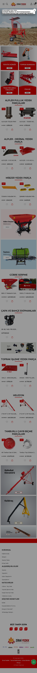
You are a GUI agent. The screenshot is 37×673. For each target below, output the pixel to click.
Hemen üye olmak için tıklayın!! (21, 13)
